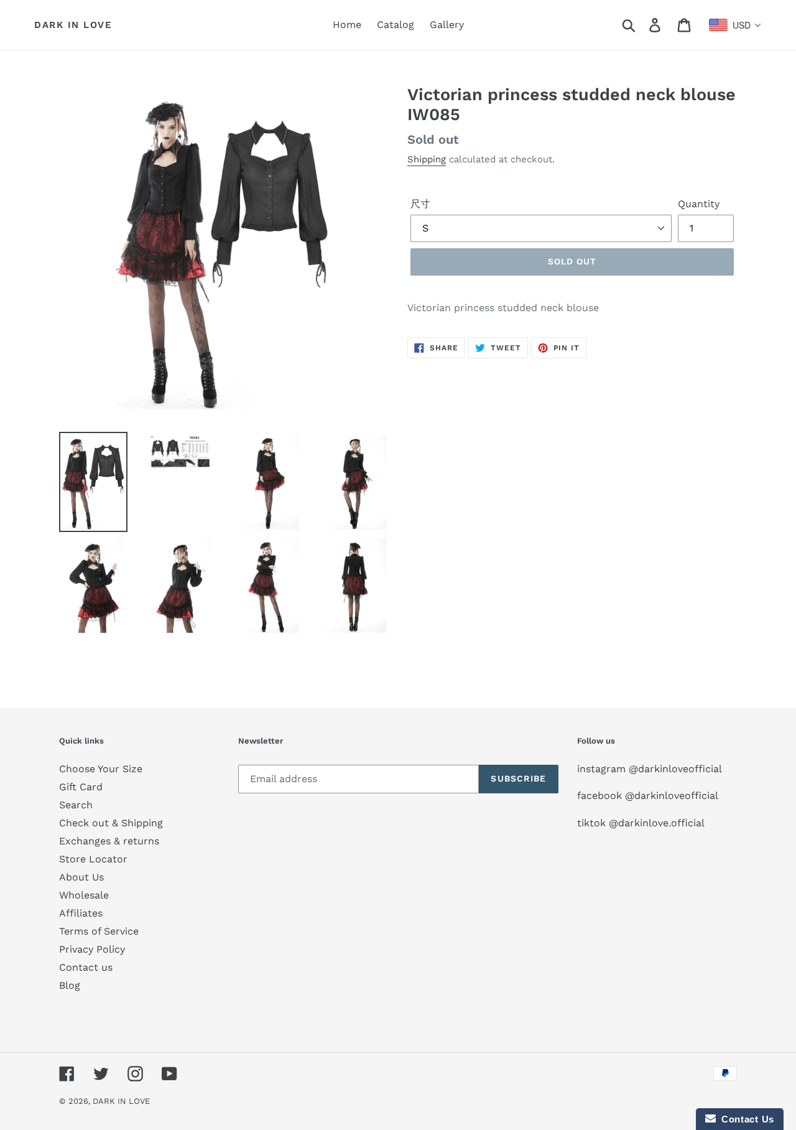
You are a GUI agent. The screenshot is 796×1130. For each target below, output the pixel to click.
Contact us (86, 967)
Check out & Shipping (111, 823)
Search (76, 805)
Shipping (426, 159)
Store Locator (93, 859)
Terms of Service (99, 931)
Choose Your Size (100, 769)
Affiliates (81, 913)
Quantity (699, 204)
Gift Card (81, 787)
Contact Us (745, 1119)
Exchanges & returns (109, 841)
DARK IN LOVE (73, 24)
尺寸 (420, 204)
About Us (81, 877)
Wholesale (84, 895)
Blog (69, 985)
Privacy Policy (92, 949)
